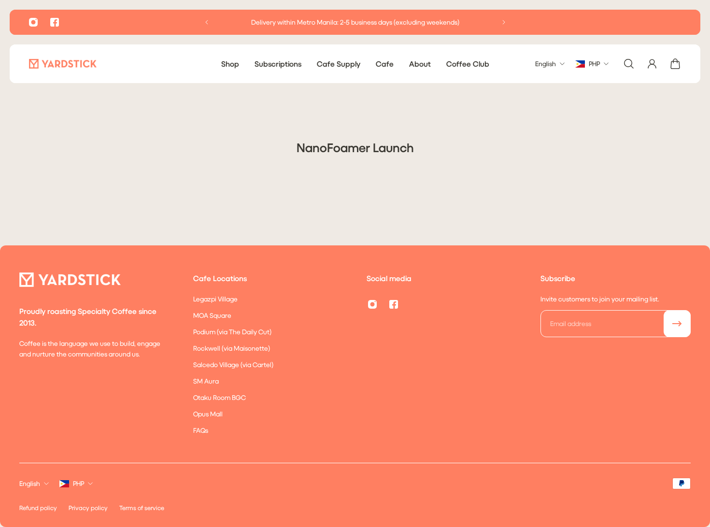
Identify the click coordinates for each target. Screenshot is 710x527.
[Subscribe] (677, 323)
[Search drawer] (628, 63)
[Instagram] (33, 22)
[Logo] (63, 63)
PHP (78, 483)
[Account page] (652, 63)
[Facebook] (54, 22)
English (29, 483)
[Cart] (675, 63)
